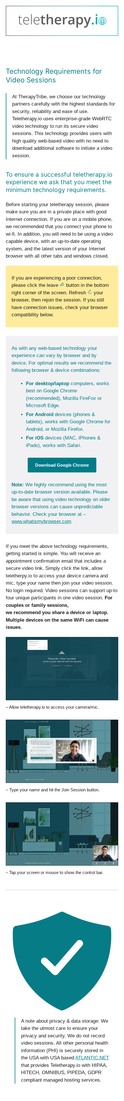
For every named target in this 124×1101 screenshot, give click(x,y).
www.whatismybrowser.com (41, 521)
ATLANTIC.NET (92, 1058)
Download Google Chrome (62, 465)
